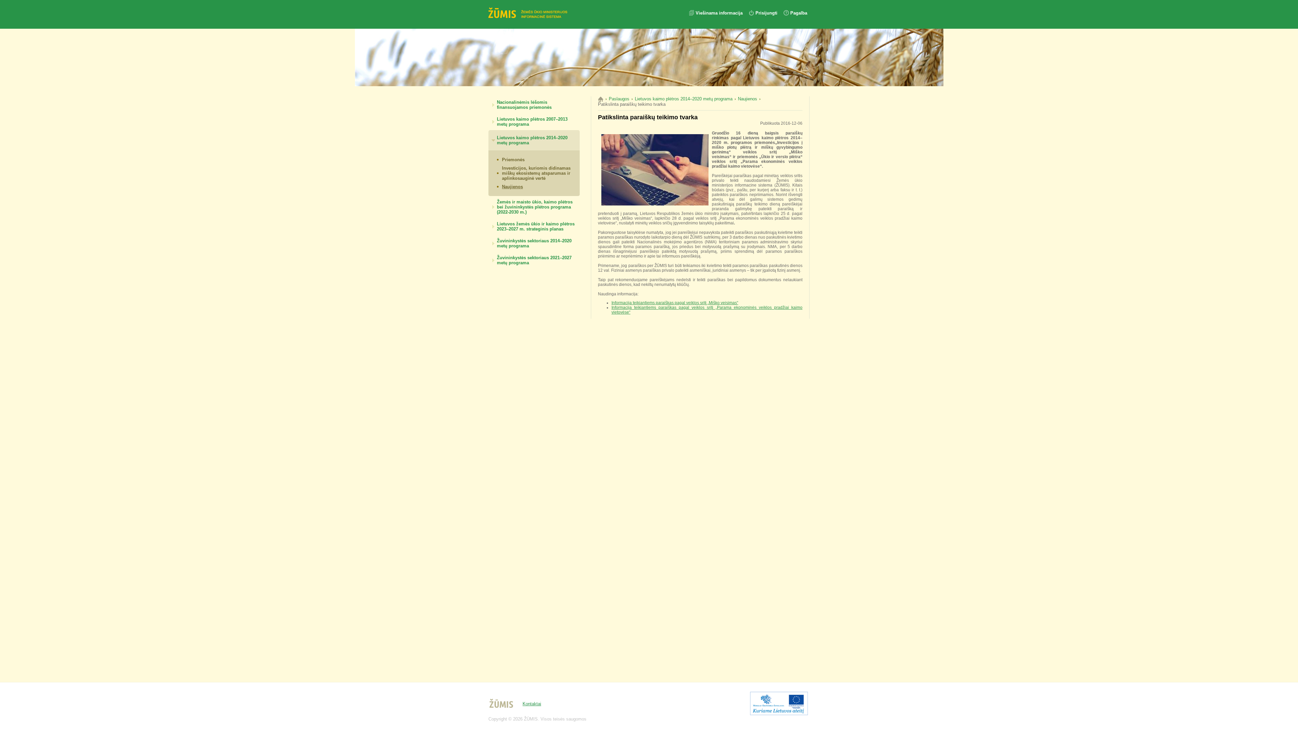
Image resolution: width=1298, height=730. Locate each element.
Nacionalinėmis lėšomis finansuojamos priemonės (524, 105)
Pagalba (798, 13)
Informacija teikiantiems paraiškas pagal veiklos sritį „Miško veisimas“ (674, 302)
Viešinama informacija (720, 13)
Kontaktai (532, 703)
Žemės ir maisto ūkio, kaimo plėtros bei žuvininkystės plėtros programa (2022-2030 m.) (535, 207)
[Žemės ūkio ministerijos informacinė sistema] (529, 13)
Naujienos (512, 186)
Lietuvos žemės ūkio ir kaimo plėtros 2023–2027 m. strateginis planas (536, 226)
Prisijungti (766, 13)
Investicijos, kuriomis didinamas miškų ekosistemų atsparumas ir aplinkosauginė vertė (536, 173)
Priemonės (513, 159)
